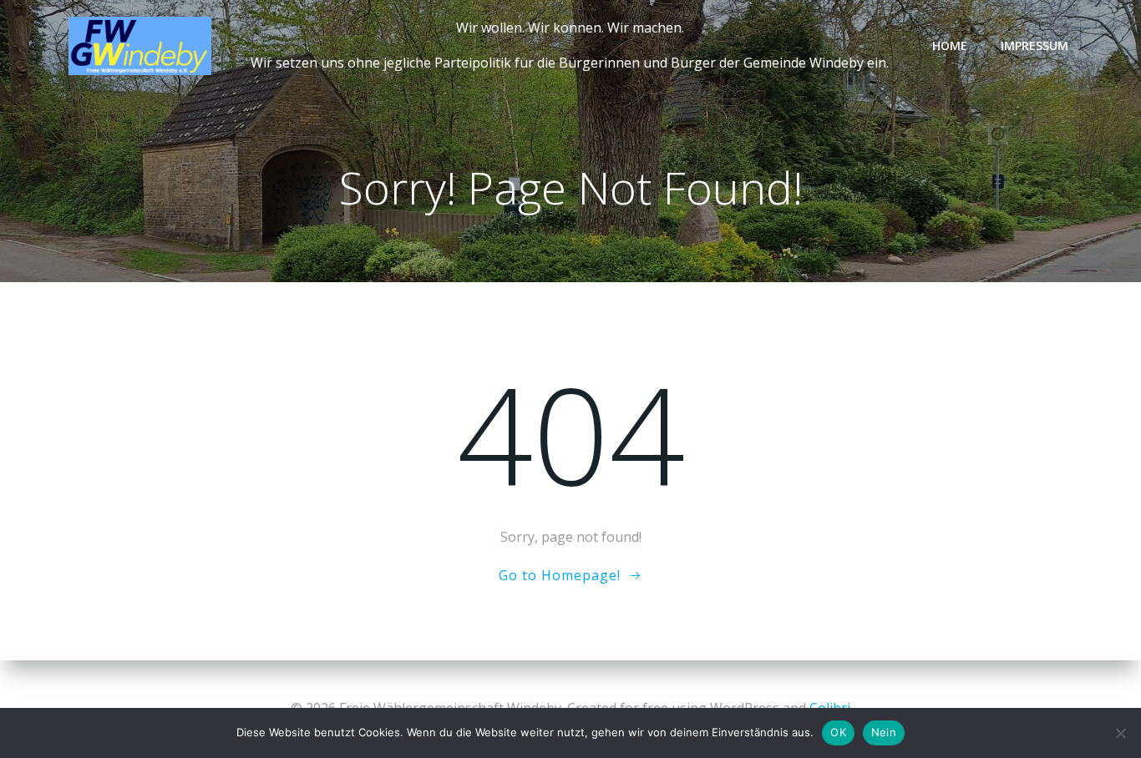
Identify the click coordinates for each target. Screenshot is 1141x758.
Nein (883, 732)
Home (949, 45)
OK (838, 732)
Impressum (1034, 45)
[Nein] (1120, 733)
